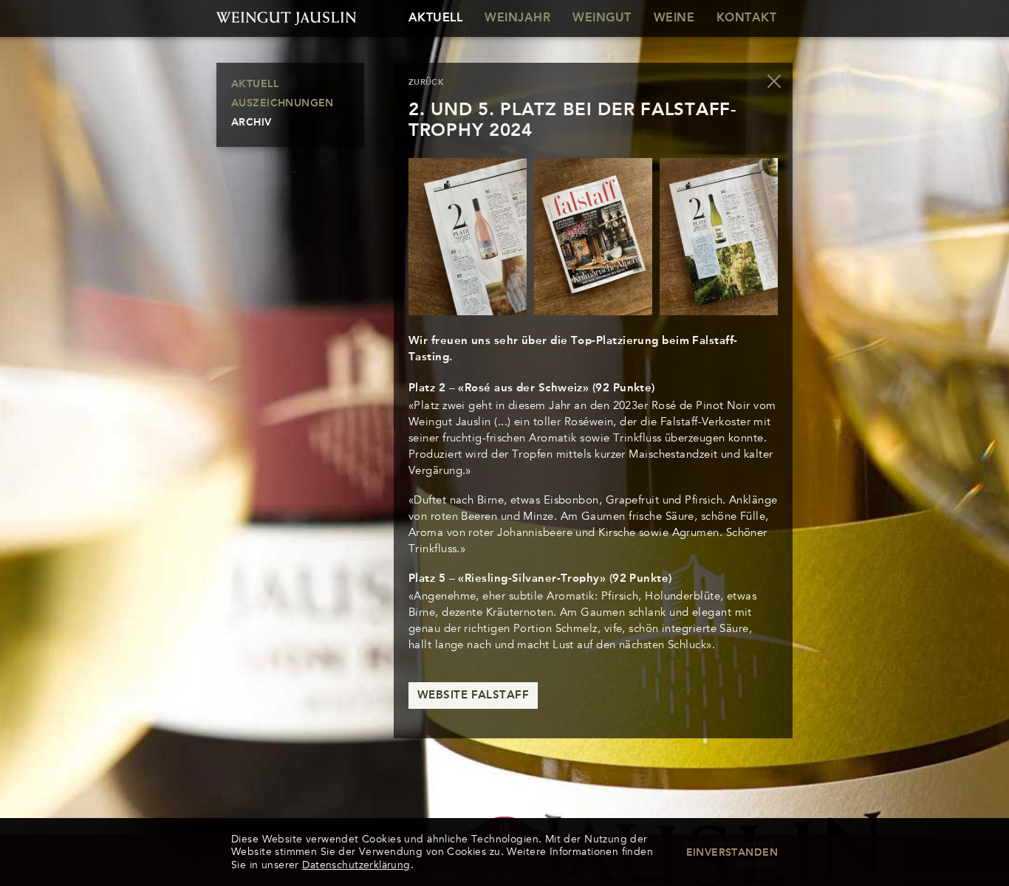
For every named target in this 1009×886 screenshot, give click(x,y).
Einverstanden (732, 853)
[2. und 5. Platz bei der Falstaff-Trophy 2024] (467, 236)
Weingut (601, 18)
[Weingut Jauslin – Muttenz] (290, 18)
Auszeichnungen (282, 103)
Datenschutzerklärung (356, 865)
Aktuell (435, 18)
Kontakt (746, 18)
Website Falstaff (473, 695)
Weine (674, 18)
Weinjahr (517, 18)
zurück (426, 83)
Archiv (251, 122)
